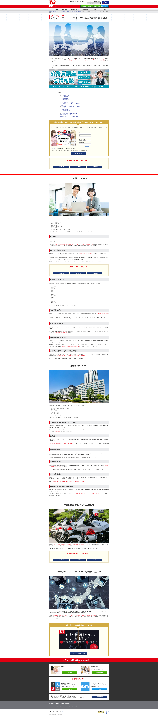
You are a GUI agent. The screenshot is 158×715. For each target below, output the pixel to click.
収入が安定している (65, 95)
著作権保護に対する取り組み (102, 705)
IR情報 (56, 703)
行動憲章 (50, 705)
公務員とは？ (64, 9)
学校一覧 (84, 1)
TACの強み (94, 9)
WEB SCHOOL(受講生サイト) (76, 1)
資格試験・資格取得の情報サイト (54, 11)
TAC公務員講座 (55, 9)
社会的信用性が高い (65, 99)
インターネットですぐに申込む (105, 6)
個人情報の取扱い (83, 705)
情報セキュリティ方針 (92, 705)
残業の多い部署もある (66, 109)
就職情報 (68, 703)
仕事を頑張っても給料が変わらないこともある (71, 106)
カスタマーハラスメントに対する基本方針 (72, 706)
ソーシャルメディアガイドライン (57, 706)
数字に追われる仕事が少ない (67, 100)
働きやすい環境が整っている (67, 102)
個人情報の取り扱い (54, 148)
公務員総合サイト (57, 6)
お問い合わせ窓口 (98, 1)
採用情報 (62, 703)
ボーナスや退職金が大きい (67, 96)
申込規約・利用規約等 (65, 705)
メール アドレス (82, 139)
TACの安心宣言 (57, 705)
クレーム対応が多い (65, 112)
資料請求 (84, 6)
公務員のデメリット (64, 105)
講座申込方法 (97, 6)
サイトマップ (91, 1)
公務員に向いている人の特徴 (65, 114)
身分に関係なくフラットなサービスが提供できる (71, 103)
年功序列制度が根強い (66, 110)
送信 (87, 146)
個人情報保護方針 (75, 705)
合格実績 (104, 9)
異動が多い (64, 107)
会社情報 (52, 703)
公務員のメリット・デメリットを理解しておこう (69, 116)
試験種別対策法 (85, 9)
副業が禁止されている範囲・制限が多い (69, 113)
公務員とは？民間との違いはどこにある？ (74, 11)
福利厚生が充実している (66, 98)
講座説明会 (90, 6)
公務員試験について (75, 9)
